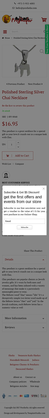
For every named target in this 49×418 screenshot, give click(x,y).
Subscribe (24, 227)
